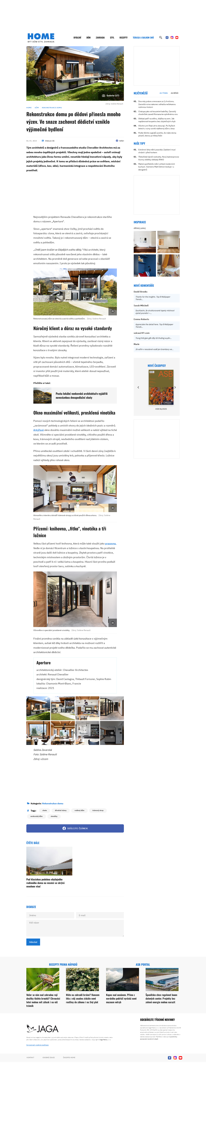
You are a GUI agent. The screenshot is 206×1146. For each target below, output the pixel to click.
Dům (88, 37)
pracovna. (110, 543)
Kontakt (30, 1057)
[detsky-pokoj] (145, 242)
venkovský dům (36, 816)
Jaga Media (103, 1040)
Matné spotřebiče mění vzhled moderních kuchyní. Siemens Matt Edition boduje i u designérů (156, 167)
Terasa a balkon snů (143, 37)
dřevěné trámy (60, 810)
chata (44, 810)
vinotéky (54, 816)
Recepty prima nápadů (63, 964)
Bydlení (77, 37)
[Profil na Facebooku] (167, 37)
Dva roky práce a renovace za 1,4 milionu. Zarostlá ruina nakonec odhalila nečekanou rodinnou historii (157, 104)
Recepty (124, 37)
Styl (112, 37)
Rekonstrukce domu (52, 108)
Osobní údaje (49, 1057)
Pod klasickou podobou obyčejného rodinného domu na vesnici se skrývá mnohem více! (45, 882)
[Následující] (175, 387)
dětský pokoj (140, 228)
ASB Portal (143, 964)
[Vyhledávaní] (160, 37)
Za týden (164, 93)
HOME (29, 108)
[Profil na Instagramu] (172, 37)
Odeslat (33, 942)
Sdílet (121, 141)
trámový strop (97, 810)
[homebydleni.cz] (41, 37)
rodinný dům (79, 810)
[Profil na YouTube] (176, 37)
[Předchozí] (138, 387)
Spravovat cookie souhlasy (37, 1045)
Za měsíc (175, 93)
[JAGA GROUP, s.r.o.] (42, 1028)
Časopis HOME (69, 1057)
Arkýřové (38, 430)
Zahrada (100, 37)
